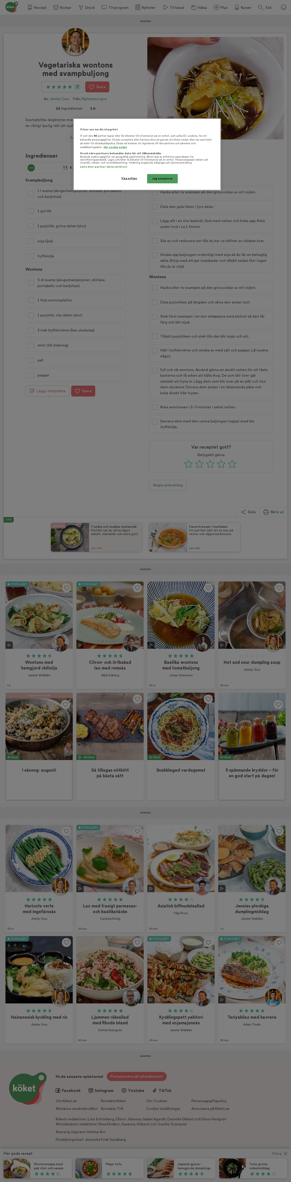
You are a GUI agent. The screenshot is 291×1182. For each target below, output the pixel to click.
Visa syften (129, 178)
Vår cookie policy (115, 147)
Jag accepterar (162, 178)
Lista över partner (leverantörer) (103, 166)
